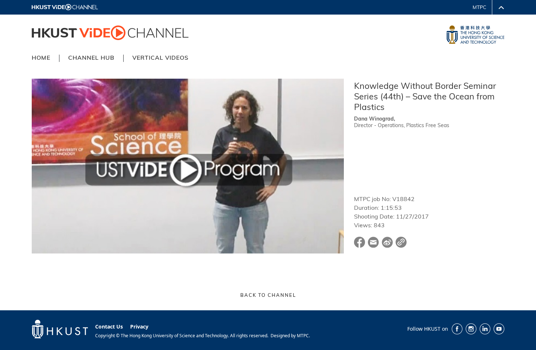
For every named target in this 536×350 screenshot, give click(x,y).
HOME (41, 58)
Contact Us (109, 326)
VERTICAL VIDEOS (160, 58)
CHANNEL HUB (91, 58)
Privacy (139, 326)
